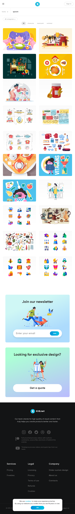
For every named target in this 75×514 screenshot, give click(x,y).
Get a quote (37, 388)
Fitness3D (44, 103)
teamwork (40, 23)
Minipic (6, 228)
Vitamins (43, 177)
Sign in (68, 4)
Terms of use (33, 481)
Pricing (10, 470)
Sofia (42, 203)
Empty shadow (45, 129)
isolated (49, 23)
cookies (28, 501)
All (23, 23)
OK (37, 508)
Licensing (32, 470)
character (31, 23)
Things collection (46, 228)
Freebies (11, 475)
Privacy (31, 475)
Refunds (31, 486)
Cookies (31, 491)
